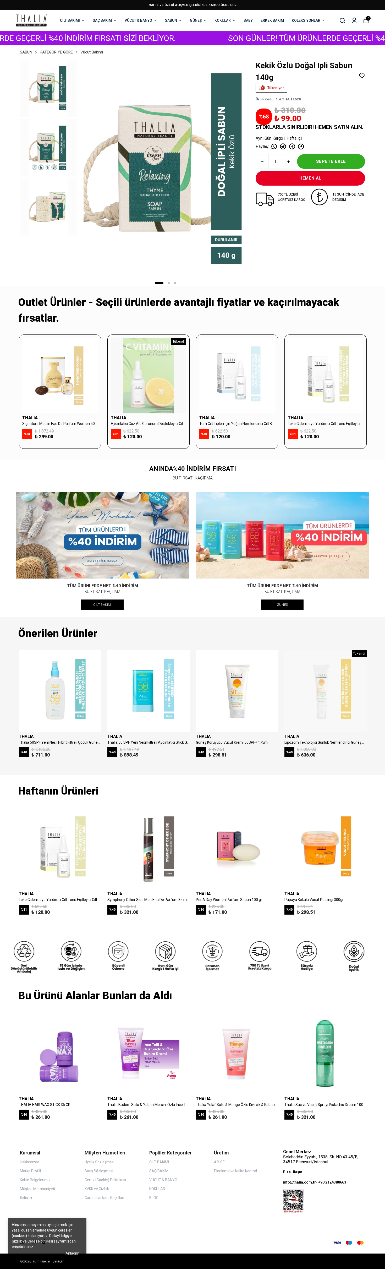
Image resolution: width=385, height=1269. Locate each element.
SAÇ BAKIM (102, 20)
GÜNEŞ (196, 20)
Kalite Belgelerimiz (35, 1180)
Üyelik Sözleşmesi (99, 1162)
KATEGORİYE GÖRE (56, 52)
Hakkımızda (29, 1162)
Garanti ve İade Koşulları (104, 1198)
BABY (248, 20)
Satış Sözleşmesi (99, 1171)
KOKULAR (222, 20)
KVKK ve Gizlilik (97, 1189)
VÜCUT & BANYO (138, 20)
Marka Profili (30, 1171)
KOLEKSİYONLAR (306, 20)
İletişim (26, 1198)
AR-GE (219, 1162)
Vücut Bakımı (91, 52)
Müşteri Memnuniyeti (37, 1189)
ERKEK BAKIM (272, 20)
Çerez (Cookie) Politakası (105, 1180)
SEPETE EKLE (331, 161)
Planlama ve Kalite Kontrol (235, 1171)
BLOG (153, 1198)
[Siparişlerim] (354, 20)
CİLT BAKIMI (70, 20)
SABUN (171, 20)
